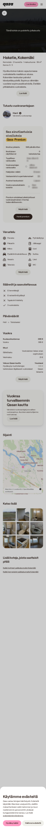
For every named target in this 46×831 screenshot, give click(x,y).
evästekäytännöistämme (13, 816)
